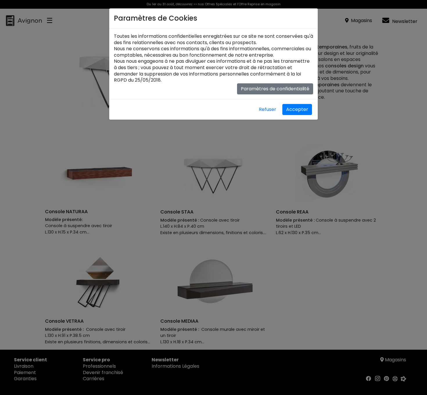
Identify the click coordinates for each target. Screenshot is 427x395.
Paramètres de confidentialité (275, 88)
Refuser (267, 109)
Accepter (297, 109)
